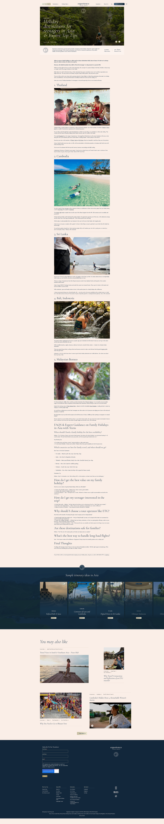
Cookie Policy (57, 813)
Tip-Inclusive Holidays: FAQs (60, 799)
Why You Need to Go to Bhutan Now (53, 723)
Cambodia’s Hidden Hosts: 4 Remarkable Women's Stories (108, 699)
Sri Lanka (78, 276)
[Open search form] (111, 4)
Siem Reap (60, 209)
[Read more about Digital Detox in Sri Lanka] (110, 600)
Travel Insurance (73, 792)
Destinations (55, 4)
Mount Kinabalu (93, 406)
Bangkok (61, 136)
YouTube (85, 792)
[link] (116, 752)
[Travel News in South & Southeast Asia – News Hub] (64, 669)
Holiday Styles (65, 4)
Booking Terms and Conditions (71, 813)
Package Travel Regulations (100, 813)
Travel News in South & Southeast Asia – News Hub (59, 652)
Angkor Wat (58, 212)
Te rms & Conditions (74, 794)
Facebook (86, 789)
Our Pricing (72, 791)
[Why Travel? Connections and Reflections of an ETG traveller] (114, 658)
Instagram (86, 791)
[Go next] (124, 599)
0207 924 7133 (45, 4)
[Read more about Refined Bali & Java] (53, 600)
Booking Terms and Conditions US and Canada (75, 797)
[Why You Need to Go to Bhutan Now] (61, 705)
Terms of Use (51, 813)
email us (107, 555)
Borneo (91, 402)
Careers (57, 794)
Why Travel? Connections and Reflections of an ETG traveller (113, 678)
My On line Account (46, 792)
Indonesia (65, 340)
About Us (106, 4)
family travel (53, 42)
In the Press (58, 796)
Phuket (72, 140)
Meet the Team (59, 792)
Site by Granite (82, 815)
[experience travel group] (83, 4)
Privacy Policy (58, 767)
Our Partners (72, 789)
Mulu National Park (71, 406)
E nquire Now (44, 789)
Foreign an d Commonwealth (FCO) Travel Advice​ (74, 802)
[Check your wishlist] (126, 4)
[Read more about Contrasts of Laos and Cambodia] (82, 600)
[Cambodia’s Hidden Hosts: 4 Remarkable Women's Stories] (110, 715)
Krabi (76, 140)
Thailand (104, 127)
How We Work (45, 791)
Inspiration (98, 4)
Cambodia (71, 209)
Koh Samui (81, 140)
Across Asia (46, 42)
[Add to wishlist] (119, 42)
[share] (116, 42)
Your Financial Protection (74, 799)
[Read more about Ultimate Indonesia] (138, 600)
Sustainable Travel (59, 801)
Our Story (58, 791)
